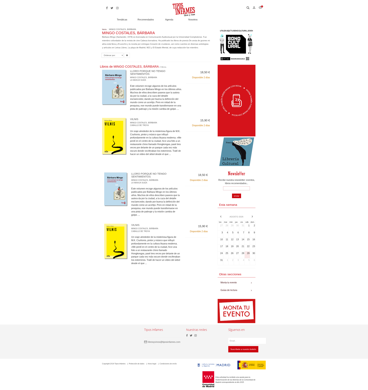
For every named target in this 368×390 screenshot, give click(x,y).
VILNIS (134, 119)
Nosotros (193, 19)
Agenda (169, 19)
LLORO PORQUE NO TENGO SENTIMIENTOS (147, 72)
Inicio (104, 29)
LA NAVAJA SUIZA (138, 80)
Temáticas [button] (122, 19)
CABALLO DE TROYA (139, 125)
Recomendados (146, 19)
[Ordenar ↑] (127, 55)
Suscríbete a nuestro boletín (243, 349)
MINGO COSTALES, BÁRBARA (143, 77)
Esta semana (228, 204)
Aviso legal (152, 364)
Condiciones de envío (168, 364)
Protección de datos (136, 364)
